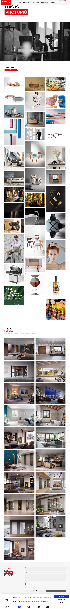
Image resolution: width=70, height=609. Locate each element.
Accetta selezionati (61, 599)
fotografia (25, 2)
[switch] (28, 607)
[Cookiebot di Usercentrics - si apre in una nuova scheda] (6, 607)
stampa (37, 2)
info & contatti (52, 2)
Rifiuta (61, 602)
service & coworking (44, 2)
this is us (19, 2)
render (29, 2)
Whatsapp (67, 0)
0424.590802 (62, 0)
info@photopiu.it (57, 0)
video (34, 2)
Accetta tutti (61, 596)
